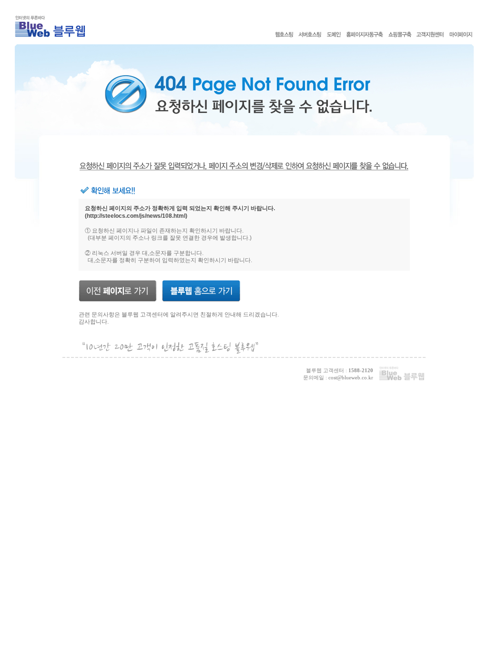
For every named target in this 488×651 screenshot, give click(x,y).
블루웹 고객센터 (142, 314)
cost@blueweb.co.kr (350, 377)
